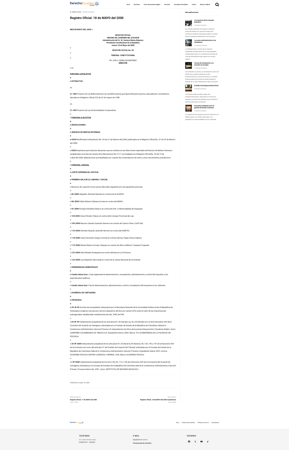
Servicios (167, 4)
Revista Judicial (205, 4)
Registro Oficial (76, 12)
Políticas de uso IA (203, 422)
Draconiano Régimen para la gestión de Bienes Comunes (204, 107)
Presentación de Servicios (142, 443)
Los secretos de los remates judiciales (204, 21)
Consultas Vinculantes (181, 4)
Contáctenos (215, 422)
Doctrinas (137, 4)
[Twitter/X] (195, 441)
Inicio (128, 4)
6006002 (92, 442)
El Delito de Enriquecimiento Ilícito (206, 85)
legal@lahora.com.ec (140, 440)
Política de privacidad (188, 422)
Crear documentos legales (152, 4)
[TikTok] (207, 441)
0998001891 (83, 442)
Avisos (194, 4)
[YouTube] (201, 441)
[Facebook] (189, 441)
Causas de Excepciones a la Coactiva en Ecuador (204, 64)
